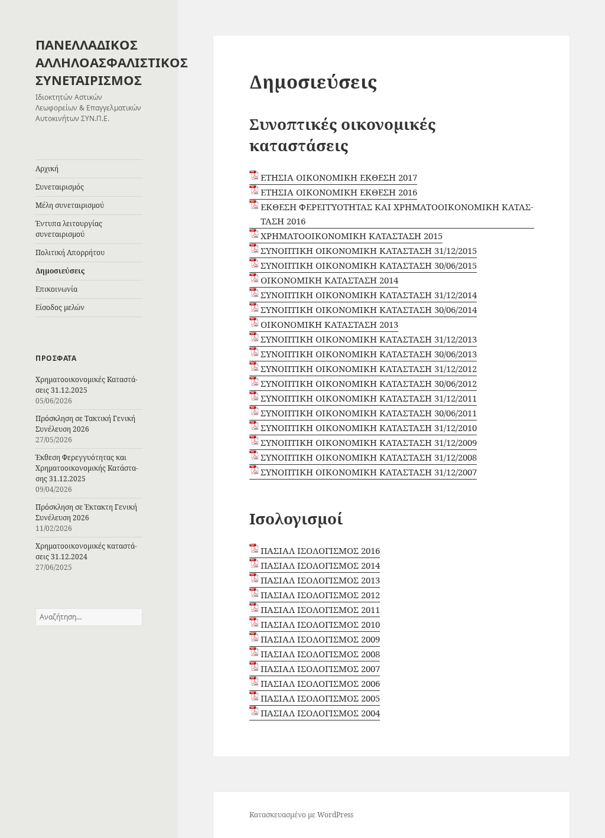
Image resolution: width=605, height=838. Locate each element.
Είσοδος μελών (59, 307)
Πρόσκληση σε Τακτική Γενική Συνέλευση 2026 (85, 423)
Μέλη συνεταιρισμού (69, 205)
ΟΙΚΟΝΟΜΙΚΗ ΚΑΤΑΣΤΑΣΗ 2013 (329, 324)
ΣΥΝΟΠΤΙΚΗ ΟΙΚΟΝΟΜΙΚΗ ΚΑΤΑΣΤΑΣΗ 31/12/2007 (369, 472)
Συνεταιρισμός (59, 187)
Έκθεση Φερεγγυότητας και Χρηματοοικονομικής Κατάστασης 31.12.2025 (86, 468)
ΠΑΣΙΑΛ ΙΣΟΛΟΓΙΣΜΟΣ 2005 (320, 698)
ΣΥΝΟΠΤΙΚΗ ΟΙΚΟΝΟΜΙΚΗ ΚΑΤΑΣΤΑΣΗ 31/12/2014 (369, 295)
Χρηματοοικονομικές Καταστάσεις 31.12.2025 (86, 384)
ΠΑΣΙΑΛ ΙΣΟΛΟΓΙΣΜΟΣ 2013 (320, 580)
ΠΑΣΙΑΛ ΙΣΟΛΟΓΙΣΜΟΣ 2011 (320, 609)
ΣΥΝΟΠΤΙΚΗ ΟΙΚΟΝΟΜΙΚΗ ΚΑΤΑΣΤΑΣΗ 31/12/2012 (369, 368)
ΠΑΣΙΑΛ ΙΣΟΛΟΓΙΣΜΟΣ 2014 (320, 565)
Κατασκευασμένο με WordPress (301, 815)
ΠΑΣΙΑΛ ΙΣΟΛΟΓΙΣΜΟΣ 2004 (320, 713)
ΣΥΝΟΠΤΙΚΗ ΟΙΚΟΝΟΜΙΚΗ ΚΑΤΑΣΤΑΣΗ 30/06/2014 (369, 309)
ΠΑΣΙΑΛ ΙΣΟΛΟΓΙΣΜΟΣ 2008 (320, 654)
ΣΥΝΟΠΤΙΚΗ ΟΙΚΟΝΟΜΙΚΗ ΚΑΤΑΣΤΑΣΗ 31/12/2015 (369, 250)
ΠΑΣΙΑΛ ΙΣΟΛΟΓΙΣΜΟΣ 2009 (320, 639)
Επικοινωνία (56, 289)
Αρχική (46, 169)
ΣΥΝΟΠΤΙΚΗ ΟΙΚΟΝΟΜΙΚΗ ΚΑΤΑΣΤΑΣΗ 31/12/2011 (369, 398)
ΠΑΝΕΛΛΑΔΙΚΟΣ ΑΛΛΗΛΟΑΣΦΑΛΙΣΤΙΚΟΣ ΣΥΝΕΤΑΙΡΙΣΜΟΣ (111, 62)
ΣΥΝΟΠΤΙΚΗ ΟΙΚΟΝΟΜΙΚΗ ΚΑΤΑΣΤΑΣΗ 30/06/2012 (369, 383)
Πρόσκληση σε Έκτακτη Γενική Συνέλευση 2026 (86, 512)
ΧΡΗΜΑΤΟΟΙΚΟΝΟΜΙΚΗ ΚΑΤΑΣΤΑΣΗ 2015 (352, 236)
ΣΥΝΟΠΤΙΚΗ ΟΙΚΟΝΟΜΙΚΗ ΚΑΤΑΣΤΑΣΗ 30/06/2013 (369, 354)
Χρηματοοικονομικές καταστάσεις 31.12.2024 (86, 551)
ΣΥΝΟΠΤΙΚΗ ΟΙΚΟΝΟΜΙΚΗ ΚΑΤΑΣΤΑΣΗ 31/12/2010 (369, 427)
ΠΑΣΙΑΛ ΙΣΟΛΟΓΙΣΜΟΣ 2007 (320, 668)
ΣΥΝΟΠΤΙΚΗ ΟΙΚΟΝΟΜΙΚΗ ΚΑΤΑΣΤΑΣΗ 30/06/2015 (369, 265)
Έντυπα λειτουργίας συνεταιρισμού (68, 229)
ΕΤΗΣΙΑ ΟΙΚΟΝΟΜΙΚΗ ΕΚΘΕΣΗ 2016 (339, 192)
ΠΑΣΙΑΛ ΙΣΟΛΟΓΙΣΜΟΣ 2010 (320, 624)
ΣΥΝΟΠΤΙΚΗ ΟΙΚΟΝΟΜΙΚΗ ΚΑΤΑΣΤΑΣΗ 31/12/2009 (369, 442)
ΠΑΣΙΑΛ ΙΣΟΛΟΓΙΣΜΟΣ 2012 (320, 595)
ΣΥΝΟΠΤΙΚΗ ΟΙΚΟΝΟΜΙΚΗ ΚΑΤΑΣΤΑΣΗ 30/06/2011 (369, 413)
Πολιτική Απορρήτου (70, 252)
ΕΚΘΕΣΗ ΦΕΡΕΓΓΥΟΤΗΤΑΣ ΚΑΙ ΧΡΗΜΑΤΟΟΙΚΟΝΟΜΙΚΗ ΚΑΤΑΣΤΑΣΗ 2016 (397, 214)
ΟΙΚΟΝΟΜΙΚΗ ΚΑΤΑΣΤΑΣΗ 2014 (329, 280)
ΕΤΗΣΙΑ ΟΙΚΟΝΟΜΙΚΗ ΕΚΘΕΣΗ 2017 (339, 177)
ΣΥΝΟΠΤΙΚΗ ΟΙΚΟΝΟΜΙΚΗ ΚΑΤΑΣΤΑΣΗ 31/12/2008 (369, 457)
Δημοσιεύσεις (59, 271)
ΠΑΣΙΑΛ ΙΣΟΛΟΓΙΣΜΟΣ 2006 (320, 683)
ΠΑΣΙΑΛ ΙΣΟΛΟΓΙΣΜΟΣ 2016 (320, 550)
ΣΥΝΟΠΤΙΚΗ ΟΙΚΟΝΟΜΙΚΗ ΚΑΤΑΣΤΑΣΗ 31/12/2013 (369, 339)
